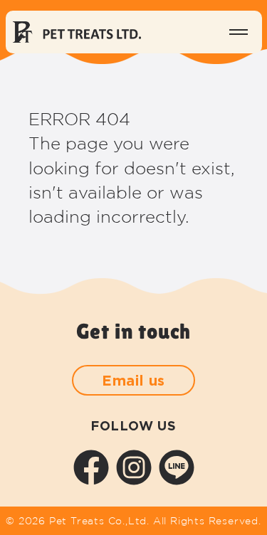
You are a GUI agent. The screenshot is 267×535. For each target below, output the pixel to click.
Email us (133, 380)
